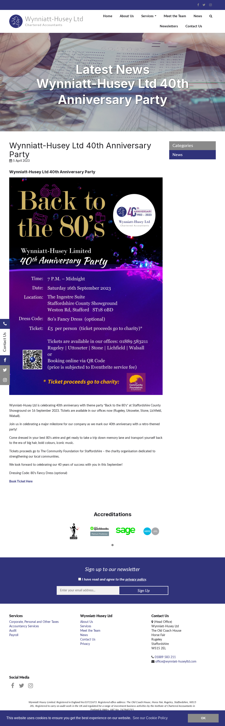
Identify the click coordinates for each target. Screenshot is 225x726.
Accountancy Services (24, 626)
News (198, 16)
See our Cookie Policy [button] (150, 718)
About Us (127, 16)
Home (107, 16)
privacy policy (135, 579)
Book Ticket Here (21, 481)
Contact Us (193, 26)
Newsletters (169, 26)
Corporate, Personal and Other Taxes (34, 622)
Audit (12, 630)
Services (147, 16)
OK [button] (203, 718)
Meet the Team (175, 16)
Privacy (85, 644)
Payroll (13, 635)
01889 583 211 (165, 657)
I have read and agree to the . (114, 579)
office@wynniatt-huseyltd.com (175, 661)
